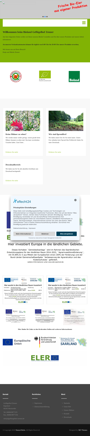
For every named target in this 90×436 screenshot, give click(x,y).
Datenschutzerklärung (42, 407)
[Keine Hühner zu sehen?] (23, 112)
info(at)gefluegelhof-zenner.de (14, 418)
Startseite (67, 403)
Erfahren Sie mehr (12, 152)
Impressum (38, 403)
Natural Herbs (20, 430)
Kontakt (66, 414)
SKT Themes (82, 430)
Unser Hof (67, 407)
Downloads (68, 417)
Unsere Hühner (69, 410)
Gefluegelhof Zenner (18, 21)
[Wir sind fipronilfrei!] (66, 112)
